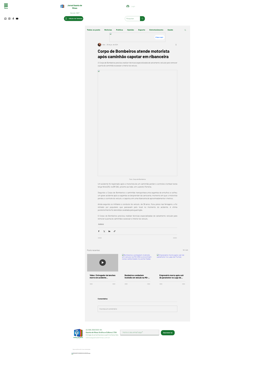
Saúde (170, 30)
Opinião (130, 30)
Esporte (141, 30)
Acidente (101, 224)
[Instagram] (9, 18)
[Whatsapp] (5, 18)
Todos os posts (93, 30)
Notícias (108, 30)
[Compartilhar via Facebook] (99, 231)
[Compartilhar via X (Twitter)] (104, 231)
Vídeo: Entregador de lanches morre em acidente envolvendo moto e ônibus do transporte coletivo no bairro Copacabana (102, 276)
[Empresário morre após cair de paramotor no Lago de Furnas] (172, 262)
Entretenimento (156, 30)
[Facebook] (13, 18)
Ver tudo (185, 250)
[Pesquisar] (142, 18)
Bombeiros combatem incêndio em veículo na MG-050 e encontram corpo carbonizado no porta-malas (137, 276)
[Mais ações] (176, 44)
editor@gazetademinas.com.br (98, 337)
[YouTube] (17, 18)
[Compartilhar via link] (115, 231)
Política (119, 30)
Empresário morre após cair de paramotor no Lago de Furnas (171, 276)
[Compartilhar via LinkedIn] (109, 231)
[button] (6, 5)
